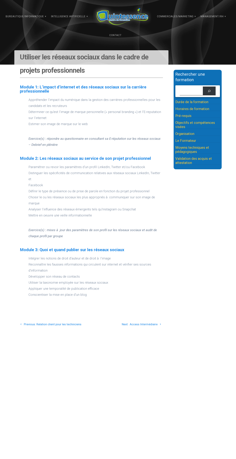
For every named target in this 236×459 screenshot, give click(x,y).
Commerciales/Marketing (175, 16)
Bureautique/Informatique (25, 16)
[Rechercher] (209, 91)
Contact (115, 35)
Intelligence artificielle (68, 16)
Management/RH (212, 16)
